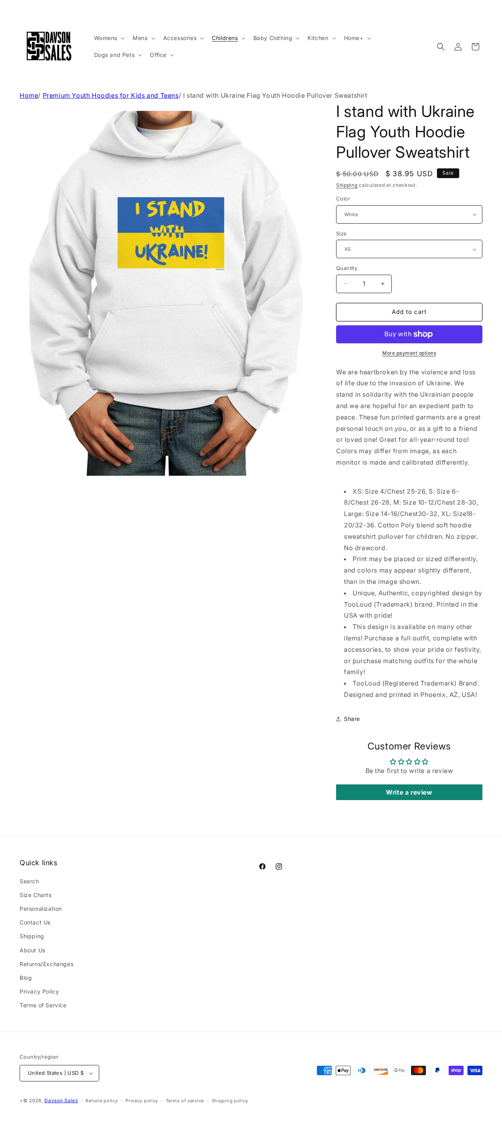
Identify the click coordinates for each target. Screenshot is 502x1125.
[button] (108, 38)
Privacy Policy (39, 991)
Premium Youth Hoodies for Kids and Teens (111, 95)
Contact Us (35, 922)
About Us (32, 950)
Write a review (409, 792)
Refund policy (101, 1100)
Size (341, 233)
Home (29, 95)
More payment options (409, 353)
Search (29, 881)
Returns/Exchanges (46, 964)
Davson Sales (61, 1100)
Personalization (41, 908)
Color (343, 198)
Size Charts (36, 895)
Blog (26, 977)
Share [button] (352, 718)
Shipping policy (230, 1100)
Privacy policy (142, 1100)
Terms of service (185, 1100)
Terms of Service (43, 1005)
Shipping (347, 185)
